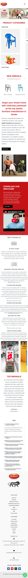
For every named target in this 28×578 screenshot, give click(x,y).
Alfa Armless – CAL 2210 (20, 94)
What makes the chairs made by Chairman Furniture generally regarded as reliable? (13, 452)
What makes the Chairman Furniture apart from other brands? (15, 445)
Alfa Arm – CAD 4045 (8, 94)
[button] (2, 13)
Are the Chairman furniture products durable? (12, 424)
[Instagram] (16, 568)
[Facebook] (8, 568)
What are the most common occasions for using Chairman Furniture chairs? (12, 465)
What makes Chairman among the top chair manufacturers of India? (14, 457)
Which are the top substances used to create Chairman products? (14, 441)
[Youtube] (12, 568)
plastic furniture (7, 123)
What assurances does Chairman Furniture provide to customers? (14, 448)
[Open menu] (24, 4)
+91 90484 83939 (14, 560)
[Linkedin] (19, 568)
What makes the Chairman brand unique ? (14, 437)
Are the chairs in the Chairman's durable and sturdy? (13, 469)
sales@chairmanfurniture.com (14, 552)
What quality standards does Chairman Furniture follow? (13, 461)
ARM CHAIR (5, 27)
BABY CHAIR (5, 67)
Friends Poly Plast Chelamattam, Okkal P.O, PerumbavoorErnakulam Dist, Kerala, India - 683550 (14, 543)
